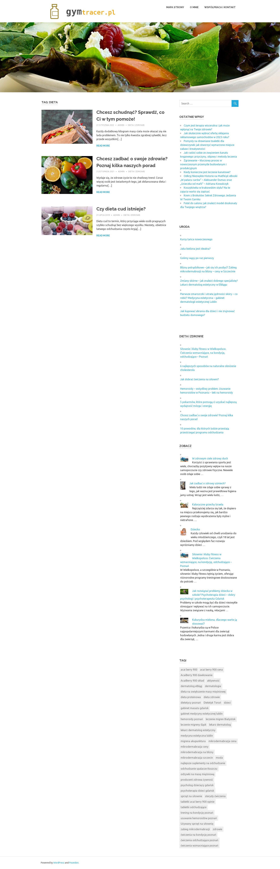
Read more (103, 145)
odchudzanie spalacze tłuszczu (199, 768)
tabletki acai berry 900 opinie (197, 801)
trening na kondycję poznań (197, 812)
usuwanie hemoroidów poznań (199, 818)
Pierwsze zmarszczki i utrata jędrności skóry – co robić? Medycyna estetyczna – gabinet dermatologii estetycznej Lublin (209, 298)
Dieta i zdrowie (136, 125)
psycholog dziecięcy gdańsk (197, 785)
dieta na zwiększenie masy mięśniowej (203, 691)
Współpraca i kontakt (220, 7)
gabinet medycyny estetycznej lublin (202, 713)
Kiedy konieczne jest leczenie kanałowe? (207, 172)
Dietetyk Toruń (212, 702)
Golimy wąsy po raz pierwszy (197, 258)
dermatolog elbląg (191, 686)
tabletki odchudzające (193, 807)
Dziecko (195, 529)
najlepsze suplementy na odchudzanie (203, 763)
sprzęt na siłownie (191, 796)
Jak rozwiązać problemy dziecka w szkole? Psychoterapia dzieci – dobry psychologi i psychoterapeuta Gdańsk (207, 594)
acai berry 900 (189, 669)
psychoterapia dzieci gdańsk (197, 790)
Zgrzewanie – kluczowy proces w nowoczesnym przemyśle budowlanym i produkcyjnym (203, 164)
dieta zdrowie (212, 697)
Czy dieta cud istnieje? (121, 209)
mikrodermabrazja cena (222, 741)
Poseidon (74, 862)
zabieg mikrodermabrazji (195, 829)
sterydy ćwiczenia (215, 796)
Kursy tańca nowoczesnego (196, 239)
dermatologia (213, 686)
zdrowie (217, 829)
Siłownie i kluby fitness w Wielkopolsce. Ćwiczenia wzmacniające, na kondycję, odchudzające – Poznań (203, 352)
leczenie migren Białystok (220, 719)
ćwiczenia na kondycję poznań (198, 834)
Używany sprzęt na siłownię (197, 823)
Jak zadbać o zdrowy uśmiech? (207, 483)
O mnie (194, 7)
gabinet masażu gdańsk (195, 708)
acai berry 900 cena (211, 669)
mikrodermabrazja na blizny (197, 752)
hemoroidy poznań (192, 719)
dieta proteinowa (191, 697)
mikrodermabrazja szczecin (197, 757)
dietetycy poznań (191, 702)
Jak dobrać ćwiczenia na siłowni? (199, 379)
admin (121, 125)
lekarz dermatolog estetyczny (198, 730)
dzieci (227, 702)
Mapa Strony (175, 7)
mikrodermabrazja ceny (194, 746)
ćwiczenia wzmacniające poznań (199, 845)
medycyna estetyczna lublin (197, 735)
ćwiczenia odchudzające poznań (199, 840)
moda (219, 757)
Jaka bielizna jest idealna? (195, 248)
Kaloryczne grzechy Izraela (207, 504)
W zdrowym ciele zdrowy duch (210, 458)
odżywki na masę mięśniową (197, 774)
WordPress (58, 862)
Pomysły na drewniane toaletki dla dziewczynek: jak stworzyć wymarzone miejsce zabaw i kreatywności (207, 145)
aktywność (213, 680)
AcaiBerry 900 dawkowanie (196, 675)
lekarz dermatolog (220, 724)
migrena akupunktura (193, 741)
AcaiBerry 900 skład (192, 680)
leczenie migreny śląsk (193, 724)
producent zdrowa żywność (197, 779)
